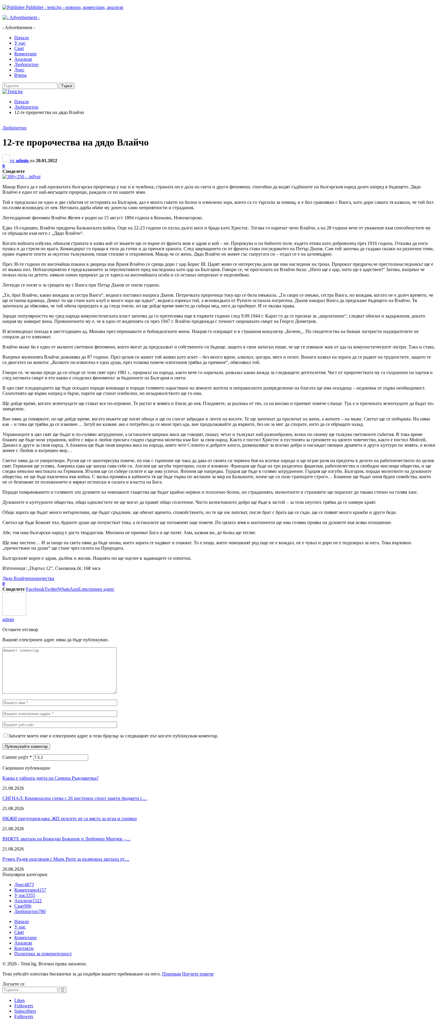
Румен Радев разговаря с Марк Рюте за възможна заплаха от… (65, 859)
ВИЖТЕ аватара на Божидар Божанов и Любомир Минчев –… (66, 838)
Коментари (25, 53)
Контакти (24, 948)
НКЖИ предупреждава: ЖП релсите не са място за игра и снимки (69, 818)
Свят (19, 48)
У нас (20, 43)
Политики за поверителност (43, 953)
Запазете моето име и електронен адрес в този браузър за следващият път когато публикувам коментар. (113, 735)
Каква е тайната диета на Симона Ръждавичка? (50, 778)
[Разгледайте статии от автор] (14, 614)
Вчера (20, 75)
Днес (19, 69)
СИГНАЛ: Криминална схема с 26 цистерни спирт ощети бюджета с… (74, 798)
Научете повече (198, 973)
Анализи (23, 59)
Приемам (171, 973)
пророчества (41, 578)
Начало (21, 37)
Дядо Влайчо (15, 578)
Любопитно (26, 64)
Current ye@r (17, 757)
